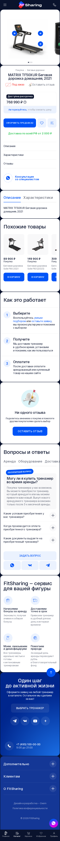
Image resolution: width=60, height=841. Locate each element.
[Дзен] (45, 720)
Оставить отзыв (43, 84)
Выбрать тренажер (30, 708)
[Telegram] (14, 720)
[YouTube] (35, 720)
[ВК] (24, 720)
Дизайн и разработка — (30, 803)
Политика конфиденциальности (30, 808)
